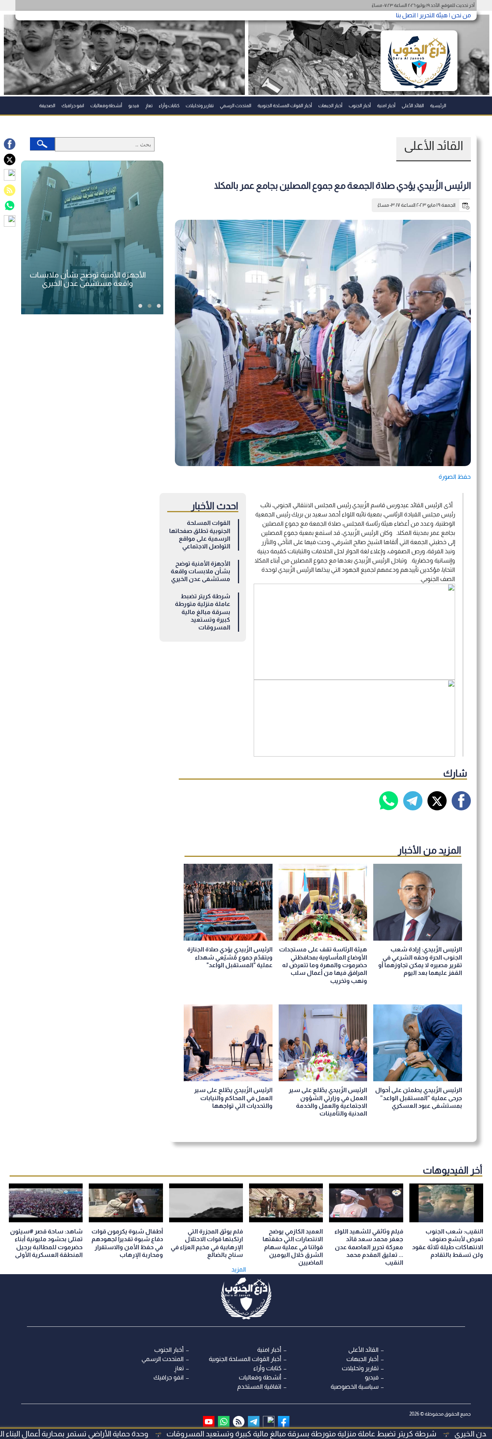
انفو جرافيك (73, 105)
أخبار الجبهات (330, 105)
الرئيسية (438, 105)
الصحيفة (47, 105)
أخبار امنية (386, 105)
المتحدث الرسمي (235, 105)
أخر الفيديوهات (452, 1170)
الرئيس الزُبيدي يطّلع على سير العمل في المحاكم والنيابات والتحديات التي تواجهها (233, 1098)
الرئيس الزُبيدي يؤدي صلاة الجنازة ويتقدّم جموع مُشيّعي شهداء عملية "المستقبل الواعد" (230, 957)
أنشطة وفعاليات (106, 105)
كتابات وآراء (169, 105)
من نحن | (459, 15)
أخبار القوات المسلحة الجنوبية (285, 105)
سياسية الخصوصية (355, 1386)
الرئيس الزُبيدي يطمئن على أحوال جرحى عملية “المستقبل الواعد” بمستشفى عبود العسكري (418, 1098)
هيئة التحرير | (432, 15)
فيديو (133, 105)
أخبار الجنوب (360, 105)
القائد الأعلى (413, 105)
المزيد (238, 1269)
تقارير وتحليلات (200, 105)
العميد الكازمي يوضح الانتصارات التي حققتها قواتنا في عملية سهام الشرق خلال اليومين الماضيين (293, 1247)
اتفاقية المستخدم (259, 1386)
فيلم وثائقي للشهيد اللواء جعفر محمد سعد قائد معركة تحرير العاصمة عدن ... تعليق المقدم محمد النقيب (368, 1247)
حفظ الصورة (455, 476)
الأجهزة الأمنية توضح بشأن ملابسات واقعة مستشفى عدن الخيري (200, 571)
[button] (158, 306)
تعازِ (149, 105)
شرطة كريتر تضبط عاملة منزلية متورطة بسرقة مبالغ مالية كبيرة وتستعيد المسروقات (202, 612)
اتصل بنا (406, 15)
